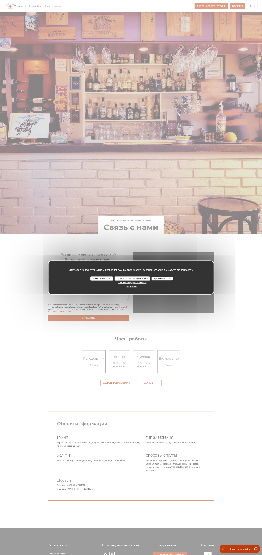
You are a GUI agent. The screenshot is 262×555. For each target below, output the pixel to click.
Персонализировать (162, 278)
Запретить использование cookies (132, 278)
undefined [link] (131, 286)
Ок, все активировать (101, 278)
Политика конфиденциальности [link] (132, 282)
